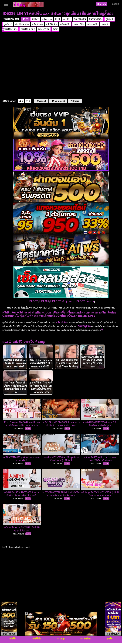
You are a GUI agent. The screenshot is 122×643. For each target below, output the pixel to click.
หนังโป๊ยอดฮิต (27, 29)
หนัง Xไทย (37, 24)
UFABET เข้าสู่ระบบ (61, 301)
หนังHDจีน (78, 24)
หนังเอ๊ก (105, 24)
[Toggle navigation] (7, 4)
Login (115, 3)
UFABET (32, 301)
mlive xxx (47, 19)
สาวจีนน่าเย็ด (22, 24)
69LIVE (35, 19)
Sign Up (101, 4)
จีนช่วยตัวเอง (95, 19)
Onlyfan (70, 307)
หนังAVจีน (65, 24)
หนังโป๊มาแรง (10, 29)
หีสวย (55, 29)
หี (102, 329)
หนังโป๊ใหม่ (44, 29)
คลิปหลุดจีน (80, 19)
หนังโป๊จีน (10, 19)
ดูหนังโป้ (7, 24)
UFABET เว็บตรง (84, 301)
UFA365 (44, 301)
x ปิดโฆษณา (9, 633)
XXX (57, 19)
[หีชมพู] (28, 4)
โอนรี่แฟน (26, 307)
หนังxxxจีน (92, 24)
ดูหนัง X (109, 19)
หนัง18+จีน (51, 24)
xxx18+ (67, 19)
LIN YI (25, 19)
